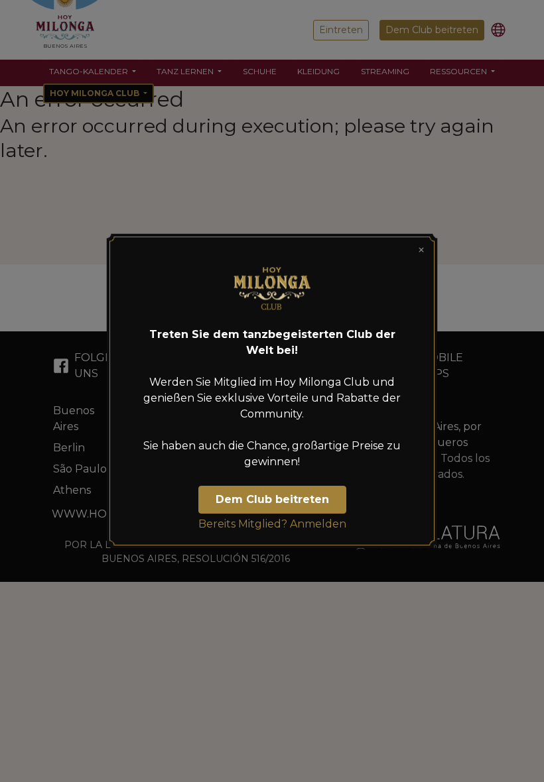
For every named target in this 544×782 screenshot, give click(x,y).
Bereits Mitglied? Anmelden (272, 524)
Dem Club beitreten (272, 499)
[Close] (421, 250)
